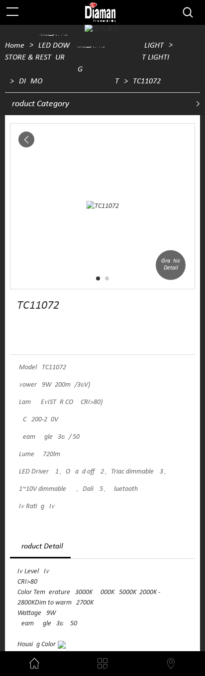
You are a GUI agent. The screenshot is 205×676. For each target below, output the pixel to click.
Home (14, 46)
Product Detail (40, 546)
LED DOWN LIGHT (101, 46)
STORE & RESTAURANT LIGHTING (87, 63)
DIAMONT (69, 81)
